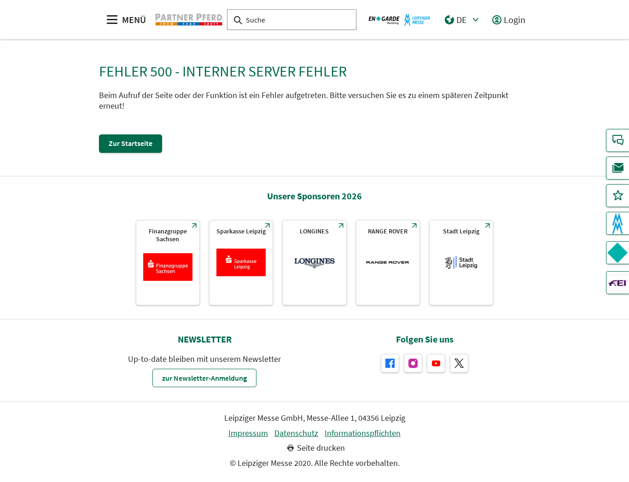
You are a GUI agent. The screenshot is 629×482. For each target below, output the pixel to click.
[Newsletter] (617, 168)
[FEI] (617, 282)
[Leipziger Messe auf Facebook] (390, 363)
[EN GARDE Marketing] (617, 252)
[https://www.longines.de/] (314, 263)
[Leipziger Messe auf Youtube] (436, 363)
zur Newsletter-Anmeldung (204, 378)
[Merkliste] (617, 195)
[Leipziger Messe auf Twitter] (459, 363)
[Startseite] (189, 19)
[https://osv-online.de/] (167, 263)
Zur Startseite (130, 143)
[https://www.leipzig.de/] (461, 263)
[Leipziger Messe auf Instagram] (413, 363)
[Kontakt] (617, 140)
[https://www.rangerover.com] (387, 263)
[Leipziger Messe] (399, 19)
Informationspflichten (363, 433)
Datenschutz (296, 433)
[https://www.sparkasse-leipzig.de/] (241, 263)
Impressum (248, 433)
